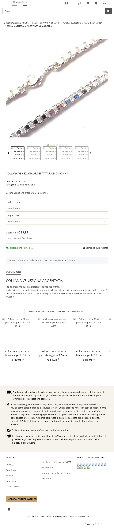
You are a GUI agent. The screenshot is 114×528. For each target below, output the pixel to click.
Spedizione (27, 238)
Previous (8, 153)
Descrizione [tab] (13, 271)
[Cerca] (108, 11)
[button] (67, 3)
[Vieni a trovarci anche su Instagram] (9, 509)
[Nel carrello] (8, 35)
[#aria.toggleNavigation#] (7, 2)
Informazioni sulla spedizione (56, 473)
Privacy (9, 464)
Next (90, 153)
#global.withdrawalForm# (22, 499)
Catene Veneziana (26, 184)
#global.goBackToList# (18, 23)
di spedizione (83, 516)
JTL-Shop (98, 524)
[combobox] (57, 208)
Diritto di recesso (14, 486)
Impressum (11, 481)
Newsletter (47, 478)
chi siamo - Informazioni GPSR (56, 462)
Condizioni (11, 470)
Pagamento (47, 467)
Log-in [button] (79, 3)
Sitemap (10, 475)
